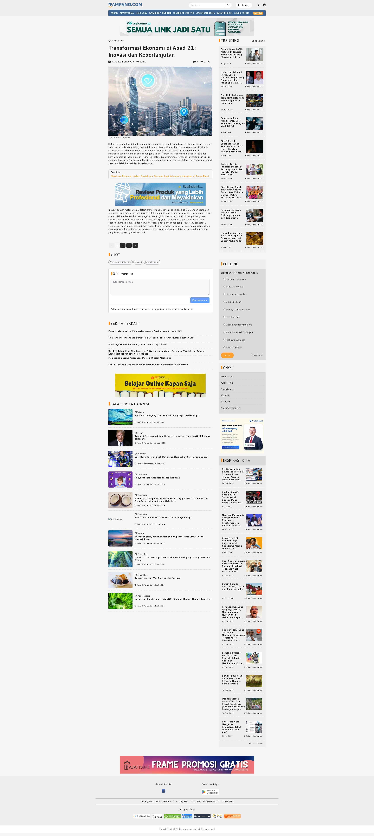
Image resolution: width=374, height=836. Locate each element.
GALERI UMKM (241, 13)
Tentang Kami (147, 801)
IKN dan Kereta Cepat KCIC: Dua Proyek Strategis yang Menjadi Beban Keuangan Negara (233, 704)
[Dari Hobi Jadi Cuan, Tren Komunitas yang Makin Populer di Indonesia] (254, 100)
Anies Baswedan (234, 347)
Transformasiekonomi (120, 262)
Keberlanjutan (152, 262)
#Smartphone (228, 389)
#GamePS (225, 401)
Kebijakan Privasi (211, 801)
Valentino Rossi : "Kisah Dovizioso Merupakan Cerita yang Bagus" (171, 457)
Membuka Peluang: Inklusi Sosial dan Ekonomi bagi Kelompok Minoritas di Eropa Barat (160, 176)
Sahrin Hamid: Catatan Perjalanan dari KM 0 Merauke (233, 587)
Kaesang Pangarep (236, 279)
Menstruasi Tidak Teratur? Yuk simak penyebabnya (163, 517)
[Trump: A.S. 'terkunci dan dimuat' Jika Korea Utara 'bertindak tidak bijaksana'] (120, 437)
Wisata (140, 412)
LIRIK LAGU (141, 13)
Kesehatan (142, 474)
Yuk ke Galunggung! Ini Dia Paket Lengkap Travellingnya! (167, 415)
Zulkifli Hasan (233, 301)
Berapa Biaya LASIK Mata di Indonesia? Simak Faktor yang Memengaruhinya (232, 53)
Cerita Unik (142, 554)
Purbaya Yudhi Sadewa (238, 309)
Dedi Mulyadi (233, 317)
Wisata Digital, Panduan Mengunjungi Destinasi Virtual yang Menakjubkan (169, 538)
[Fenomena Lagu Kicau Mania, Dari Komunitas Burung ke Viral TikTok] (254, 123)
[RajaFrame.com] (157, 816)
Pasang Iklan (182, 801)
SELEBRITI (178, 13)
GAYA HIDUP (155, 13)
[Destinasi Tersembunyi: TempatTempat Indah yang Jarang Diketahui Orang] (120, 558)
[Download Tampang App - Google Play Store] (210, 791)
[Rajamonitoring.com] (187, 816)
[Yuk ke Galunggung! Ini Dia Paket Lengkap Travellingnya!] (120, 417)
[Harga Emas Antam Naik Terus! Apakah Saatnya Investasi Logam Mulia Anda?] (254, 238)
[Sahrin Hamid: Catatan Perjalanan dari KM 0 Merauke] (254, 589)
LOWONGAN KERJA (205, 13)
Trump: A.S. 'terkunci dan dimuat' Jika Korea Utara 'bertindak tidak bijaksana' (172, 437)
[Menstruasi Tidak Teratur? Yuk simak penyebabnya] (115, 519)
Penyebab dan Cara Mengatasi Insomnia (157, 477)
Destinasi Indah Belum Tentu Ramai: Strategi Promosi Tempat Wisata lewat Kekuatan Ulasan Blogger (233, 474)
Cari (228, 5)
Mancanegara (143, 596)
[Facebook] (164, 790)
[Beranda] (264, 5)
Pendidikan (142, 575)
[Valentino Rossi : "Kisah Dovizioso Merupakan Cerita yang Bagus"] (120, 458)
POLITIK (189, 13)
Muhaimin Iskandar (236, 294)
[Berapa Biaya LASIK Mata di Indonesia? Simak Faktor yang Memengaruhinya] (254, 54)
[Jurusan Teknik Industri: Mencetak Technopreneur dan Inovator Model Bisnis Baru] (254, 169)
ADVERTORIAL (127, 13)
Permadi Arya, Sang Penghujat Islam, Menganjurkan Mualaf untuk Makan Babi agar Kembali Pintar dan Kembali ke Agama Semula (233, 612)
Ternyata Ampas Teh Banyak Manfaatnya (157, 578)
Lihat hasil (257, 355)
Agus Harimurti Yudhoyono (240, 332)
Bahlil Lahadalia (235, 286)
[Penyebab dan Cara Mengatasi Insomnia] (120, 479)
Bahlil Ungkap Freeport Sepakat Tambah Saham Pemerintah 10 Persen (148, 364)
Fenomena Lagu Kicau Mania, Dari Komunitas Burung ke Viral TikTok (233, 122)
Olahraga (141, 453)
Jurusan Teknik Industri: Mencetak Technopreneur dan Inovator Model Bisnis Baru (232, 169)
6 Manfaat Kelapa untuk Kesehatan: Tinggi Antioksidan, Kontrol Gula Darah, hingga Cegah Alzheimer (171, 499)
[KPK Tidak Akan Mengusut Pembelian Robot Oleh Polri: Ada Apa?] (254, 726)
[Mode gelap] (258, 5)
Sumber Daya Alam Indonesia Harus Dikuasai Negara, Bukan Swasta (232, 680)
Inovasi (138, 262)
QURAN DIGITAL (224, 13)
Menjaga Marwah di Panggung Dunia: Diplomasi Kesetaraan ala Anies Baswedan (233, 520)
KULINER (167, 13)
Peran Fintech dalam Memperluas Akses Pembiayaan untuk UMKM (145, 331)
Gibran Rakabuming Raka (239, 324)
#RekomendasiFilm (230, 408)
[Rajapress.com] (202, 816)
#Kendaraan (227, 376)
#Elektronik (227, 382)
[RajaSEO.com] (217, 816)
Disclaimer (196, 801)
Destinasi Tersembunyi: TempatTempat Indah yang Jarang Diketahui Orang (173, 558)
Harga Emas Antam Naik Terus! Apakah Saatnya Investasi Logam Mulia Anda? (232, 237)
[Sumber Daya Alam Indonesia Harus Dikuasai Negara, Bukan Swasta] (254, 680)
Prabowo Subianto (235, 339)
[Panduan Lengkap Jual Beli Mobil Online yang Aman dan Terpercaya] (254, 215)
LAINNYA (258, 13)
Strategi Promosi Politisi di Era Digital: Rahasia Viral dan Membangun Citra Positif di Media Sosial (232, 658)
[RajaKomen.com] (172, 816)
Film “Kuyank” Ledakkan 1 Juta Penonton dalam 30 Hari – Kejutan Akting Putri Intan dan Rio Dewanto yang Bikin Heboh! (232, 146)
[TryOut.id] (232, 816)
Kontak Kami (228, 801)
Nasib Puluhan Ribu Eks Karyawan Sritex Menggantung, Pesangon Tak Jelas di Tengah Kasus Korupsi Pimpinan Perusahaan (156, 352)
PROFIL (114, 13)
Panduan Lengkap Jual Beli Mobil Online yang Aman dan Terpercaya (231, 214)
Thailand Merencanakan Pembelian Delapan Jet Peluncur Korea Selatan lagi (151, 337)
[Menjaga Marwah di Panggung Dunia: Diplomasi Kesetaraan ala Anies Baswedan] (254, 520)
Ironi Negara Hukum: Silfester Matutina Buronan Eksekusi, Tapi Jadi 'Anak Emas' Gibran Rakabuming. (233, 566)
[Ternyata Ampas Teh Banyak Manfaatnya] (120, 579)
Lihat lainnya (259, 40)
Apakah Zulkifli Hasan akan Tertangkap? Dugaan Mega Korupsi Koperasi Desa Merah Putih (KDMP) (232, 497)
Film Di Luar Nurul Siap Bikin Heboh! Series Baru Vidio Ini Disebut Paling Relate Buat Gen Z (232, 192)
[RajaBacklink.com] (141, 816)
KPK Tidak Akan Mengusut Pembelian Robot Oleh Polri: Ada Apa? (231, 727)
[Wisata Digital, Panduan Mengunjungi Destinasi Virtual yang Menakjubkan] (120, 538)
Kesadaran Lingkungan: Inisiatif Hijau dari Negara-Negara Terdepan (173, 599)
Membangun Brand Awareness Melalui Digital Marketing (140, 357)
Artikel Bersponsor (165, 801)
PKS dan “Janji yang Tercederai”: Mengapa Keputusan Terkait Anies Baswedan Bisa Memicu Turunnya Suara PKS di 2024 (233, 635)
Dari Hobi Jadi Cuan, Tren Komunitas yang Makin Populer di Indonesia (233, 99)
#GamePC (225, 395)
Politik (140, 433)
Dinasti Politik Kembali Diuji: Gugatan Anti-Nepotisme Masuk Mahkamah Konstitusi (232, 543)
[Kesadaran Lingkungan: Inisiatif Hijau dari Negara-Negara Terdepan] (120, 600)
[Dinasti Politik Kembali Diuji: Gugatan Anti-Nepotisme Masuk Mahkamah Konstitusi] (254, 543)
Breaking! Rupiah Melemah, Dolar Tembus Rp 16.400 (137, 344)
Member (244, 5)
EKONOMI (119, 40)
